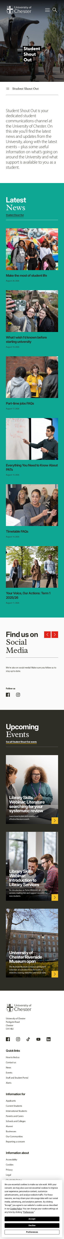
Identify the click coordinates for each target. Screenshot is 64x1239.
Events (9, 1072)
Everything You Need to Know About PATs (32, 467)
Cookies (9, 1164)
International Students (16, 1111)
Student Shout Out (15, 214)
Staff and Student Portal (17, 1077)
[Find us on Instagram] (18, 695)
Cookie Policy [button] (16, 1209)
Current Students (14, 1106)
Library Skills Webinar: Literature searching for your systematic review (26, 804)
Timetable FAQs (17, 531)
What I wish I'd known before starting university (26, 339)
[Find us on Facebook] (8, 695)
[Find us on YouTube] (38, 1039)
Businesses (11, 1131)
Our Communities (14, 1136)
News (8, 1067)
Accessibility (11, 1159)
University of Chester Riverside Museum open (25, 957)
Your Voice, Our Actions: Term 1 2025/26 (28, 595)
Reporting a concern (15, 1141)
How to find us (12, 1057)
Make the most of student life (26, 275)
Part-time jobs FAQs (20, 403)
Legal (8, 1174)
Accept (32, 1219)
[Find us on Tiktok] (28, 1039)
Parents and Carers (14, 1116)
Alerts (8, 1082)
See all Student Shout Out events (21, 741)
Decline (32, 1225)
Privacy (9, 1169)
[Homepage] (18, 10)
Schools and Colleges (15, 1121)
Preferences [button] (28, 1212)
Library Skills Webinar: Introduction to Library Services (24, 878)
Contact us (11, 1062)
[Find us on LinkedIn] (49, 1039)
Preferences (32, 1232)
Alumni (9, 1126)
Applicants (11, 1100)
